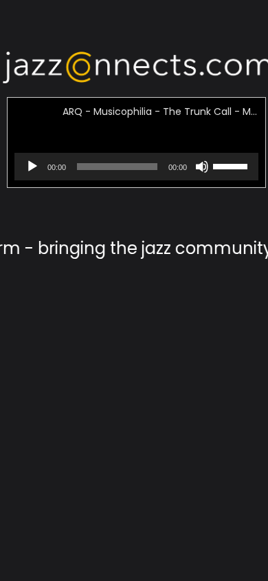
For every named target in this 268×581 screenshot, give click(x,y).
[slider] (232, 165)
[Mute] (202, 175)
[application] (136, 166)
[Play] (32, 175)
